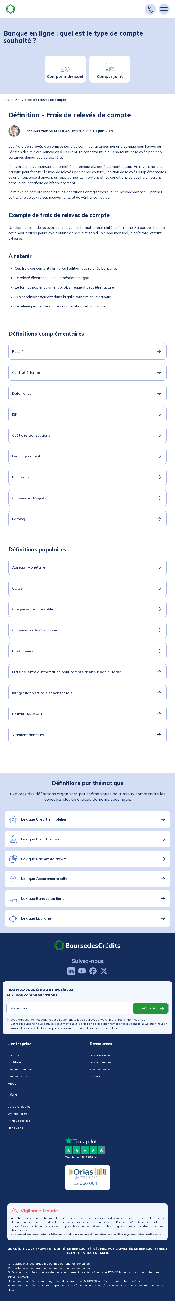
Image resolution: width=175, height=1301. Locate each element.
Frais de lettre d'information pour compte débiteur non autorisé (67, 672)
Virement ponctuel (28, 734)
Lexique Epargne (36, 918)
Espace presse (100, 1069)
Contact (95, 1076)
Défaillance (21, 393)
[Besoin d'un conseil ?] (150, 9)
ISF (14, 414)
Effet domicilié (24, 651)
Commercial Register (30, 498)
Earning (18, 519)
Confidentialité (17, 1113)
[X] (104, 971)
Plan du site (15, 1127)
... (19, 100)
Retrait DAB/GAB (27, 713)
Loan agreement (26, 456)
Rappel (12, 1083)
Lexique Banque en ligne (43, 898)
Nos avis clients (100, 1055)
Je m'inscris (147, 1008)
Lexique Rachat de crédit (43, 858)
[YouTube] (82, 971)
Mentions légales (19, 1106)
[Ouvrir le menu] (164, 9)
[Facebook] (93, 971)
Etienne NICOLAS (54, 131)
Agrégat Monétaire (28, 567)
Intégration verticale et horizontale (42, 693)
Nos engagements (20, 1069)
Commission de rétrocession (36, 630)
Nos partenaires (101, 1062)
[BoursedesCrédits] (87, 945)
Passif (17, 351)
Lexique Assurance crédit (44, 878)
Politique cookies (18, 1120)
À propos (13, 1055)
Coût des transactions (31, 435)
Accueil (8, 100)
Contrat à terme (26, 372)
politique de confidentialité (102, 1028)
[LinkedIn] (71, 971)
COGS (17, 588)
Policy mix (20, 477)
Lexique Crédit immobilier (44, 819)
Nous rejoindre (17, 1076)
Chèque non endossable (32, 609)
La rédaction (15, 1062)
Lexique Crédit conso (40, 839)
